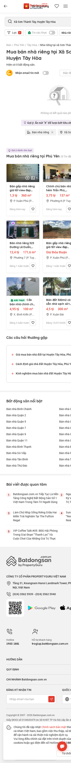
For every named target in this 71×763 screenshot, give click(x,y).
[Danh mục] (5, 6)
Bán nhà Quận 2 (16, 415)
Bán (8, 45)
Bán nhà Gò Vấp (16, 453)
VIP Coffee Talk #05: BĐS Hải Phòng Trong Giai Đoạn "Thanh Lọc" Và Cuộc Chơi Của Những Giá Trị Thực (35, 534)
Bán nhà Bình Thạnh (18, 447)
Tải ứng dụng (40, 6)
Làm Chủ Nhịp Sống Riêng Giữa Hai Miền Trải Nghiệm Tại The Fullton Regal (35, 516)
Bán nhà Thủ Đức (16, 465)
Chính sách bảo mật (53, 727)
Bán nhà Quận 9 (16, 434)
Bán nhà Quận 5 (16, 421)
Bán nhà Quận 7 (16, 428)
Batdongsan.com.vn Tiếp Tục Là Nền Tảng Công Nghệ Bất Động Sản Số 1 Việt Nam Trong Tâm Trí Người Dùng (35, 498)
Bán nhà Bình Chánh (19, 409)
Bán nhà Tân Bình (17, 459)
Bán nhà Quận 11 (17, 440)
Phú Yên (19, 45)
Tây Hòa (32, 45)
